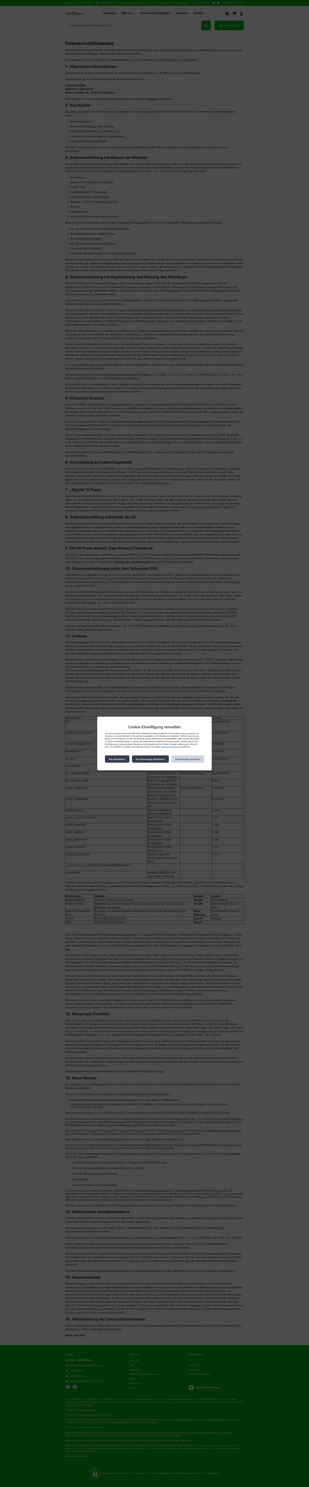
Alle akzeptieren (117, 759)
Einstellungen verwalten (187, 759)
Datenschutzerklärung (170, 747)
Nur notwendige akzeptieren (150, 759)
